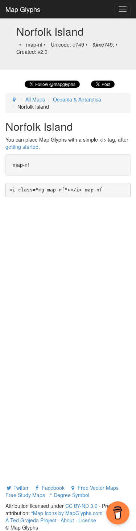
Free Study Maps (25, 494)
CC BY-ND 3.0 (81, 505)
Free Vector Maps (97, 487)
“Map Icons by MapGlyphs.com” (67, 513)
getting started (21, 146)
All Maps (35, 99)
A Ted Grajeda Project (30, 520)
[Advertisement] (68, 268)
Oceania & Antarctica (77, 99)
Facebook (52, 487)
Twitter (20, 487)
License (87, 520)
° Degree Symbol (69, 494)
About (67, 520)
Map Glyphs (22, 9)
